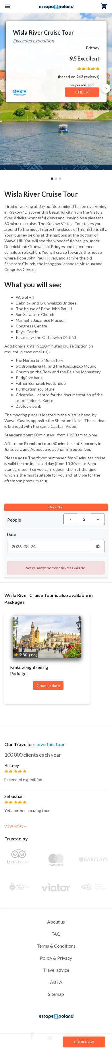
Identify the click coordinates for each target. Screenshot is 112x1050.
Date (11, 534)
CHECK (82, 91)
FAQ (56, 933)
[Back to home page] (56, 1018)
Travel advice (56, 970)
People (14, 519)
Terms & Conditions (56, 945)
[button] (106, 88)
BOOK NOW (84, 1042)
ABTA (56, 982)
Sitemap (56, 994)
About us (56, 921)
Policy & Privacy (56, 958)
